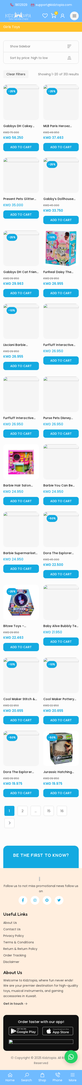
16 (62, 810)
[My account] (63, 16)
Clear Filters (15, 74)
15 (49, 810)
